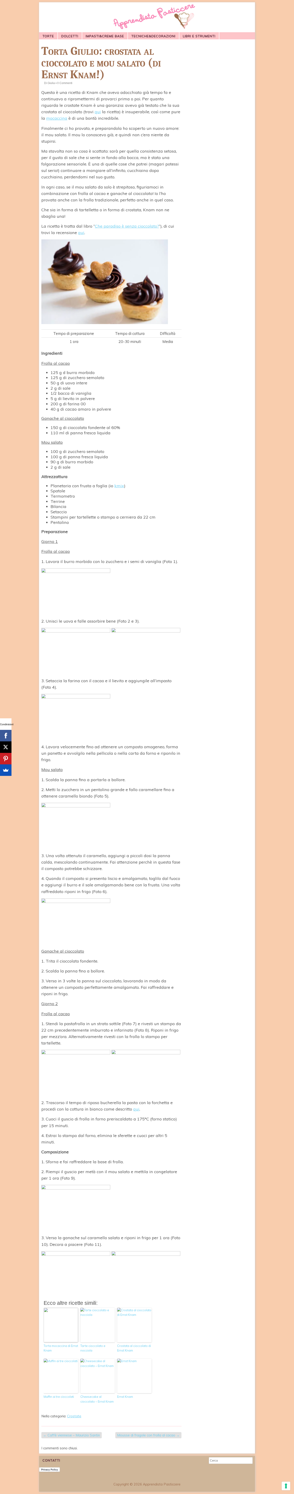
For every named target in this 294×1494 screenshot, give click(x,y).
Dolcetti (69, 36)
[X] (5, 747)
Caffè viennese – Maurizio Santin (71, 1435)
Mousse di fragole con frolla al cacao (148, 1435)
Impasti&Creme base (105, 36)
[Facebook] (5, 735)
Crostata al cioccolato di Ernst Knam (134, 1348)
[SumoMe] (5, 770)
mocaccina (56, 118)
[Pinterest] (5, 758)
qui (98, 111)
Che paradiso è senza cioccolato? (127, 226)
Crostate (74, 1416)
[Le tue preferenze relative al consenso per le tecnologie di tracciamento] (286, 1486)
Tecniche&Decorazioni (153, 36)
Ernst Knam (125, 1396)
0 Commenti (64, 83)
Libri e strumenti (199, 36)
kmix (119, 485)
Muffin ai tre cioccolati (59, 1396)
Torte (48, 36)
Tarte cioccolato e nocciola (92, 1348)
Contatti (51, 1460)
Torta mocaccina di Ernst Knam (61, 1348)
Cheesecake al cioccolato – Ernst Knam (97, 1399)
